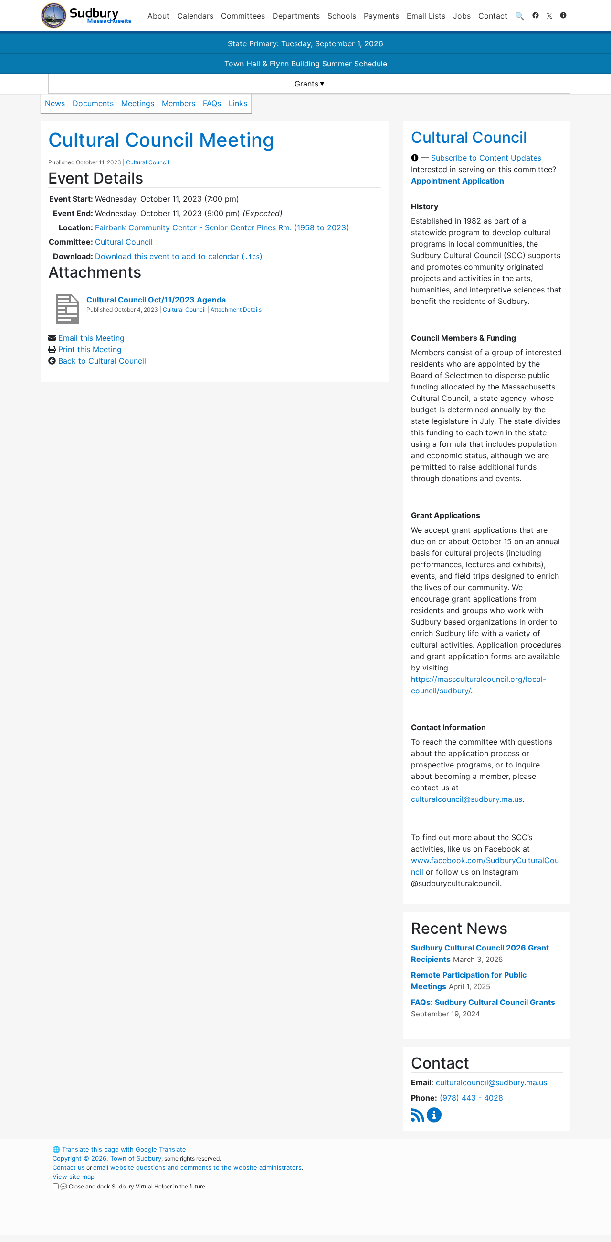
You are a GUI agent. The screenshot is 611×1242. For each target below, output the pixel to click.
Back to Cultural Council (102, 361)
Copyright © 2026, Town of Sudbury (107, 1158)
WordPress (442, 1149)
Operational (458, 1195)
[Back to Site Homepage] (86, 15)
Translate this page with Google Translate (119, 1149)
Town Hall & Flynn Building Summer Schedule (305, 63)
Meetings (137, 103)
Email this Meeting (91, 338)
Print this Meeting (90, 349)
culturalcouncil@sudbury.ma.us (466, 799)
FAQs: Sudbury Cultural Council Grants (483, 1002)
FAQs (212, 103)
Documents (93, 103)
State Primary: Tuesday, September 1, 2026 (305, 43)
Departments (296, 16)
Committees (243, 16)
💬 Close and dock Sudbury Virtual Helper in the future (132, 1186)
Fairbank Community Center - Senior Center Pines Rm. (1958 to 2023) (222, 227)
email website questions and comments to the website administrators (197, 1167)
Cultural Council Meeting (161, 139)
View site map (74, 1176)
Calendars (195, 16)
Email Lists (426, 16)
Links (238, 103)
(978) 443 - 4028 (471, 1097)
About (158, 16)
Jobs (462, 16)
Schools (341, 16)
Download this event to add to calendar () (179, 256)
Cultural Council (147, 162)
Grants (306, 83)
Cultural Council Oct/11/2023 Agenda (156, 299)
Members (178, 103)
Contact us (69, 1167)
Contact (492, 16)
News (55, 103)
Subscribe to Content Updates (486, 157)
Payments (381, 16)
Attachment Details (236, 309)
